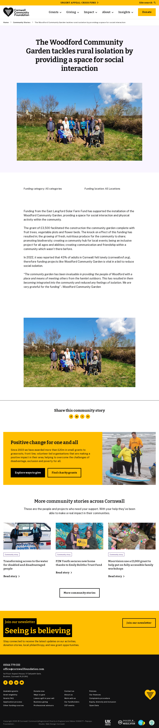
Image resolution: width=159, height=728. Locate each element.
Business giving (41, 702)
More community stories (79, 592)
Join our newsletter (139, 622)
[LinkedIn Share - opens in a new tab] (77, 416)
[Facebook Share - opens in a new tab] (71, 416)
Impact (89, 12)
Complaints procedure (99, 698)
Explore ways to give (28, 472)
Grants (53, 12)
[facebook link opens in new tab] (5, 682)
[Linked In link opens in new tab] (16, 682)
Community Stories (21, 22)
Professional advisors (44, 705)
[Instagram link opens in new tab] (11, 682)
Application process (12, 702)
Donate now (39, 691)
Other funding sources (13, 705)
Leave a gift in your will (44, 698)
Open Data (94, 705)
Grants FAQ (8, 698)
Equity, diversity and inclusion (102, 702)
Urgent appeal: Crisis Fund (78, 3)
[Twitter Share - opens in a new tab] (82, 416)
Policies (92, 691)
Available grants (10, 691)
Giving (71, 12)
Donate (147, 12)
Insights (124, 12)
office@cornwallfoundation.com (23, 669)
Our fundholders (71, 702)
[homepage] (16, 12)
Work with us (70, 698)
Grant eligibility (10, 695)
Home (6, 22)
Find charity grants (64, 472)
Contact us (69, 691)
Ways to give (39, 695)
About (106, 12)
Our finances (95, 695)
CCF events (69, 705)
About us (68, 695)
